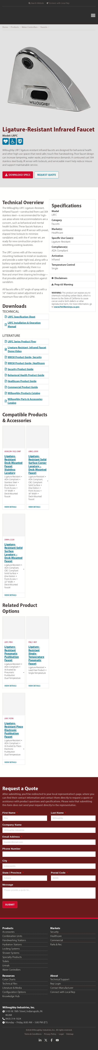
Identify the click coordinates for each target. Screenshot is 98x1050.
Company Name (12, 824)
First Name (9, 812)
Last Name (57, 812)
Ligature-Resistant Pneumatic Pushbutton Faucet (11, 653)
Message (7, 884)
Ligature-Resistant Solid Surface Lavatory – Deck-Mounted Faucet (13, 553)
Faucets (43, 27)
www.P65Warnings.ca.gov (66, 306)
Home (5, 27)
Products (15, 27)
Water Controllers (30, 27)
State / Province (12, 872)
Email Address (11, 836)
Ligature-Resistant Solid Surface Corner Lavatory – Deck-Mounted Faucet (37, 464)
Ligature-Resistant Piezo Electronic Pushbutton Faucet (13, 730)
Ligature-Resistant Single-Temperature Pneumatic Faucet (36, 655)
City (5, 860)
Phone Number (11, 848)
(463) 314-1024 (13, 1018)
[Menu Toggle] (93, 15)
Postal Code (58, 872)
